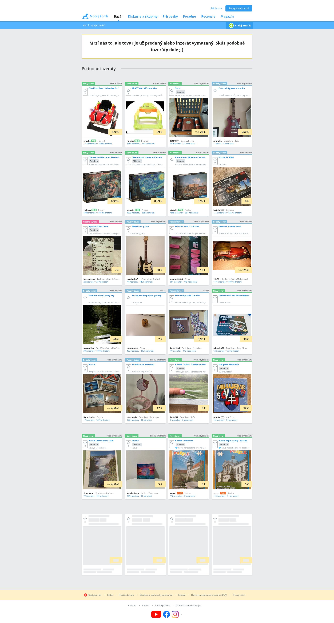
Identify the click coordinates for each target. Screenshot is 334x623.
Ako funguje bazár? (94, 25)
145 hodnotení (146, 281)
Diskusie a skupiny (142, 16)
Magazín (227, 16)
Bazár (118, 16)
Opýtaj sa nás (94, 595)
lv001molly (132, 417)
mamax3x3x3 (176, 279)
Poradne (189, 16)
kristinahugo (133, 493)
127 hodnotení (103, 420)
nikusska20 (218, 348)
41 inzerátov (175, 351)
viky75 (216, 279)
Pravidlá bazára (126, 595)
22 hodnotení (189, 143)
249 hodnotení (105, 143)
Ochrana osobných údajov (188, 605)
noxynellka (89, 348)
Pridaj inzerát (243, 25)
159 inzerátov (133, 420)
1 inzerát (217, 143)
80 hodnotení (103, 351)
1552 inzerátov (220, 212)
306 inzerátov (90, 351)
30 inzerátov (175, 143)
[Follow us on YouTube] (156, 614)
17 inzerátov (89, 420)
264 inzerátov (133, 496)
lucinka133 (218, 210)
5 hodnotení (231, 420)
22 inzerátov (89, 281)
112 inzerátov (176, 496)
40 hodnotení (102, 496)
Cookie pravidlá (162, 605)
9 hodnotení (228, 143)
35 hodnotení (102, 281)
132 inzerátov (219, 351)
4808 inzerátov (90, 212)
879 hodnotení (235, 281)
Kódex (110, 595)
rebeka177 (218, 417)
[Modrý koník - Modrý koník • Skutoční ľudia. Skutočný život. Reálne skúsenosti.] (95, 17)
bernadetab (89, 279)
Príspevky (170, 16)
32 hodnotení (233, 351)
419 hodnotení (190, 281)
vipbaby (87, 210)
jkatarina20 (89, 417)
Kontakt (181, 595)
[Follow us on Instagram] (177, 614)
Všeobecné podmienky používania (156, 595)
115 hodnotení (189, 351)
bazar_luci (175, 348)
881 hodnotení (105, 212)
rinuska (87, 141)
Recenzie (208, 16)
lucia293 (174, 417)
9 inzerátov (175, 420)
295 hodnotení (147, 351)
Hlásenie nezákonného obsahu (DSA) (209, 595)
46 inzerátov (219, 420)
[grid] (167, 327)
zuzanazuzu (132, 348)
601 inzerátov (176, 281)
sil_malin (217, 141)
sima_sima (88, 493)
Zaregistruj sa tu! (239, 8)
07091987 (174, 141)
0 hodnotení (146, 420)
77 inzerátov (132, 281)
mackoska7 (132, 279)
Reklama (132, 605)
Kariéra (145, 605)
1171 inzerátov (220, 281)
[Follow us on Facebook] (166, 614)
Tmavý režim (239, 595)
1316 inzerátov (90, 143)
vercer (173, 493)
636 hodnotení (235, 212)
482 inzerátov (133, 351)
